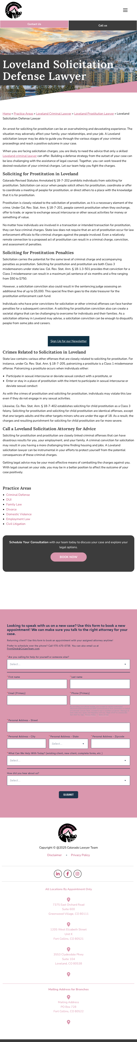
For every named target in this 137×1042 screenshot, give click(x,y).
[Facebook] (67, 873)
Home (7, 114)
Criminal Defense (18, 495)
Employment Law (18, 519)
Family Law (14, 504)
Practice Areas (23, 114)
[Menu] (125, 10)
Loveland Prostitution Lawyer (94, 114)
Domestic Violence (19, 514)
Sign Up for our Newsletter (68, 341)
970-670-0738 (102, 25)
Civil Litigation (16, 524)
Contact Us (34, 24)
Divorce (11, 509)
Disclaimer (54, 855)
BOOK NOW (68, 557)
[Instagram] (77, 873)
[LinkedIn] (58, 873)
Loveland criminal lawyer (20, 156)
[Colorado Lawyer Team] (13, 10)
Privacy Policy (80, 855)
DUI (8, 500)
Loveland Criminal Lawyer (53, 114)
